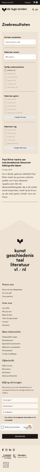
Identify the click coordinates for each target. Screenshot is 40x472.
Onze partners (7, 296)
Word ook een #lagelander (12, 290)
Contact (5, 322)
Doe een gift (7, 293)
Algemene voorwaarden (11, 347)
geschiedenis (20, 255)
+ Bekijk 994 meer (20, 148)
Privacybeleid (7, 350)
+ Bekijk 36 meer (20, 117)
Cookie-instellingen (9, 354)
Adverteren (6, 372)
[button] (20, 70)
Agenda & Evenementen (11, 344)
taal (20, 260)
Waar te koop (7, 366)
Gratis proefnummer (9, 376)
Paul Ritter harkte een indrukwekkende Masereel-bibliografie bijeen (16, 162)
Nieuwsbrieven (7, 340)
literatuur (20, 264)
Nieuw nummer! (7, 2)
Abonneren (6, 369)
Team (9, 318)
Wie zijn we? (7, 311)
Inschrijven (20, 436)
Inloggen (28, 2)
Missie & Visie (7, 315)
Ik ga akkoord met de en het (20, 419)
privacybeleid (8, 420)
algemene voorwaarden (24, 417)
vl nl (20, 269)
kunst (20, 250)
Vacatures (5, 325)
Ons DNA (5, 308)
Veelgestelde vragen (9, 337)
